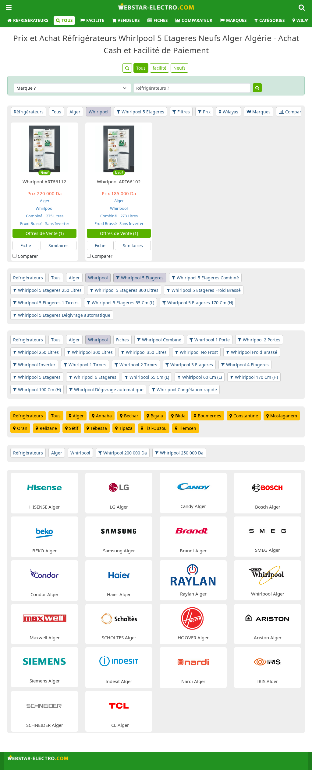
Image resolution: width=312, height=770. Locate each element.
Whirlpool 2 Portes (261, 340)
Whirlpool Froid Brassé (254, 352)
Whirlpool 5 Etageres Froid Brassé (206, 290)
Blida (180, 416)
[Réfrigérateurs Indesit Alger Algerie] (118, 661)
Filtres (183, 112)
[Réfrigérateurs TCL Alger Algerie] (118, 705)
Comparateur (197, 20)
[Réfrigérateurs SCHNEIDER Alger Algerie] (44, 705)
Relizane (48, 428)
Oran (22, 428)
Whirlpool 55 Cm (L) (149, 377)
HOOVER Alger (193, 637)
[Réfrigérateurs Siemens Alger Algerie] (44, 661)
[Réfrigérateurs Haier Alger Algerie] (118, 574)
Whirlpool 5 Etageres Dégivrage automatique (64, 315)
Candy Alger (193, 506)
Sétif (73, 428)
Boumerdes (209, 416)
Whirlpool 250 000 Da (182, 453)
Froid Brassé (31, 223)
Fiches (161, 20)
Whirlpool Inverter (36, 365)
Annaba (104, 416)
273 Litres (128, 216)
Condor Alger (44, 594)
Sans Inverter (56, 223)
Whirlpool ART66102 (119, 181)
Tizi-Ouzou (156, 428)
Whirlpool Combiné (161, 340)
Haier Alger (119, 594)
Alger (74, 112)
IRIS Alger (267, 681)
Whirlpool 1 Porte (212, 340)
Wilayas (230, 112)
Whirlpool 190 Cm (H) (39, 389)
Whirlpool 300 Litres (92, 352)
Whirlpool (98, 112)
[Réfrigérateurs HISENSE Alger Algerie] (44, 487)
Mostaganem (283, 416)
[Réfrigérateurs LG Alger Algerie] (118, 487)
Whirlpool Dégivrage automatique (109, 389)
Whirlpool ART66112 (44, 181)
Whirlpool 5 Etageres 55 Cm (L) (123, 303)
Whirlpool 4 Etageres (247, 365)
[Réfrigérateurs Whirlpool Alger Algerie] (267, 574)
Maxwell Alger (45, 637)
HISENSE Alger (44, 507)
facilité (159, 68)
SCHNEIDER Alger (44, 725)
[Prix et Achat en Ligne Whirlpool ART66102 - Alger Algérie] (118, 148)
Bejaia (157, 416)
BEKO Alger (44, 550)
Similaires (58, 245)
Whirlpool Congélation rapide (187, 389)
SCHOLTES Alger (119, 637)
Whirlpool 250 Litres (38, 352)
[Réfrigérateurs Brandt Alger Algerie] (193, 530)
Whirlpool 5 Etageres (143, 112)
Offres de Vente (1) (45, 233)
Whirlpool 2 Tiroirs (138, 365)
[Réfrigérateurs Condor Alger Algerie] (44, 574)
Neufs (179, 68)
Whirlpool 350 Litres (146, 352)
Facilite (95, 20)
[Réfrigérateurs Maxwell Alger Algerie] (44, 618)
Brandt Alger (193, 550)
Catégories (272, 20)
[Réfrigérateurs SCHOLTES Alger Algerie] (119, 618)
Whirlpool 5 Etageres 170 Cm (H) (200, 303)
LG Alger (119, 507)
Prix (207, 112)
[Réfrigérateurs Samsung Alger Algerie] (118, 530)
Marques (236, 20)
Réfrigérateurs (30, 20)
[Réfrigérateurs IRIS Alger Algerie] (267, 661)
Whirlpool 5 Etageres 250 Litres (50, 290)
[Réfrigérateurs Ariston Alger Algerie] (267, 618)
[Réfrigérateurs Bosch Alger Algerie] (267, 487)
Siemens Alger (45, 681)
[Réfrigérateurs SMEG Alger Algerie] (267, 530)
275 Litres (54, 216)
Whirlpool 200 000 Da (125, 453)
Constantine (245, 416)
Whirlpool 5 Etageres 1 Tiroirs (48, 303)
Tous (67, 20)
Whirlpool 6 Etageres (95, 377)
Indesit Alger (118, 681)
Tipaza (126, 428)
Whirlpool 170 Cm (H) (256, 377)
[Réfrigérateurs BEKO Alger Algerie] (44, 530)
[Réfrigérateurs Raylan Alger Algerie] (193, 574)
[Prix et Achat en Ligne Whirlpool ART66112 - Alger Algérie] (44, 148)
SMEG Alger (267, 550)
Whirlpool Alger (267, 594)
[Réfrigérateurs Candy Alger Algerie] (193, 486)
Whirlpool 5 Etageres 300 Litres (126, 290)
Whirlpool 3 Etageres (191, 365)
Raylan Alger (193, 594)
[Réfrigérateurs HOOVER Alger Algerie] (193, 618)
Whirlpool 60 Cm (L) (202, 377)
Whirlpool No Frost (199, 352)
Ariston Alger (268, 637)
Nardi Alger (193, 681)
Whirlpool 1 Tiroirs (87, 365)
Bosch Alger (267, 507)
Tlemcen (187, 428)
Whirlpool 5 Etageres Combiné (208, 278)
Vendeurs (129, 20)
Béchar (131, 416)
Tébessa (98, 428)
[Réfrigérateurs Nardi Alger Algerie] (193, 661)
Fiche (25, 245)
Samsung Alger (119, 550)
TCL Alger (119, 725)
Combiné (34, 216)
